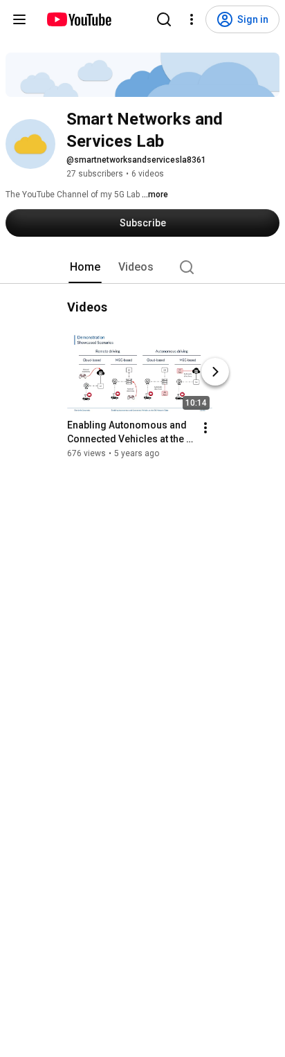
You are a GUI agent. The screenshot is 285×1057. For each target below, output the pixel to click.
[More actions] (205, 428)
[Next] (215, 372)
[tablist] (142, 267)
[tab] (85, 267)
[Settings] (191, 19)
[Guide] (19, 19)
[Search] (164, 19)
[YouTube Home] (78, 19)
